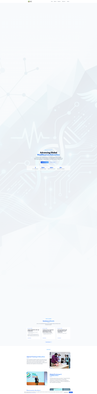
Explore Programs (52, 162)
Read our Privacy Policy (33, 392)
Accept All (71, 392)
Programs (59, 1)
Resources (63, 1)
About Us (55, 1)
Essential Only (66, 392)
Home (52, 1)
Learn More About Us (45, 162)
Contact (68, 1)
